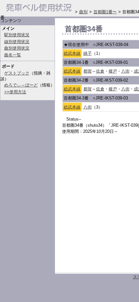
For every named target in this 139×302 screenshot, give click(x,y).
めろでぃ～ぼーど (21, 85)
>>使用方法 (15, 91)
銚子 (87, 53)
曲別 (83, 11)
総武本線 (72, 53)
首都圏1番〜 (105, 11)
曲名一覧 (12, 54)
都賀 (87, 71)
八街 (125, 71)
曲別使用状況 (16, 48)
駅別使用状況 (16, 34)
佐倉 (100, 71)
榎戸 (113, 71)
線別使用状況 (16, 41)
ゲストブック (16, 73)
